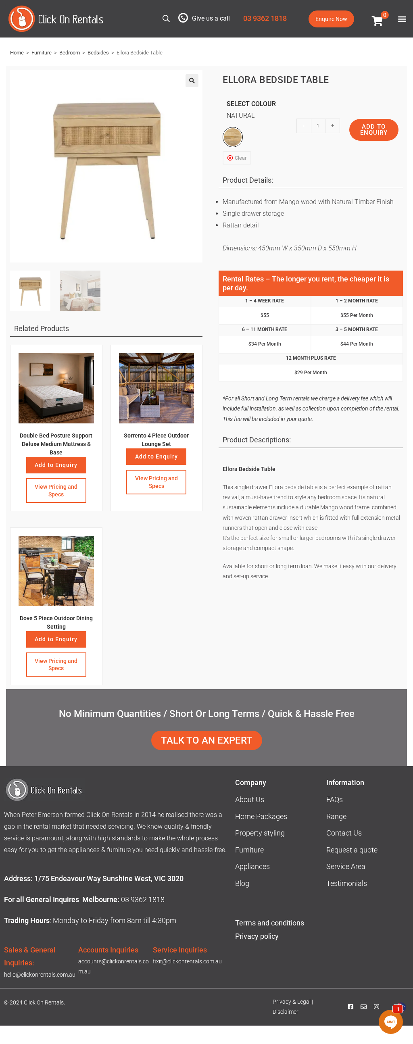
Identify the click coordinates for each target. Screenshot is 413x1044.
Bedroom (69, 53)
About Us (249, 799)
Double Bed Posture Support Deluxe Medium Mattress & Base (56, 444)
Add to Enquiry (156, 456)
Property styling (260, 833)
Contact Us (344, 833)
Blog (242, 883)
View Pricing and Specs (56, 490)
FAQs (334, 799)
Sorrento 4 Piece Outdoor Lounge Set (156, 439)
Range (336, 816)
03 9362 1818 (265, 18)
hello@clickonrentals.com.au (39, 974)
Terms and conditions (269, 923)
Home (17, 53)
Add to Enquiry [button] (56, 465)
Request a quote (352, 850)
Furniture (41, 53)
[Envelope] (363, 1007)
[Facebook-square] (350, 1007)
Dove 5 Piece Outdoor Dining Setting (56, 622)
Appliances (252, 866)
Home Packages (261, 816)
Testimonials (346, 883)
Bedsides (98, 53)
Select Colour (251, 109)
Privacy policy (257, 936)
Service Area (345, 866)
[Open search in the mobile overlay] (166, 18)
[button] (402, 18)
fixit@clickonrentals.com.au (187, 961)
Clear (240, 158)
